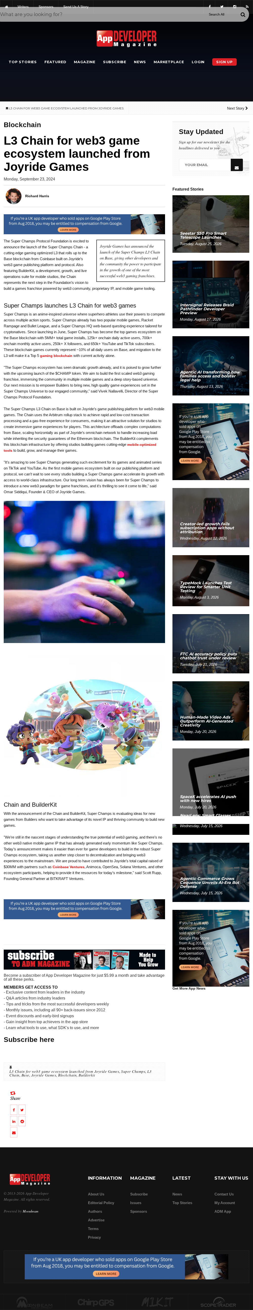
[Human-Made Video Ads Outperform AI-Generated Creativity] (210, 710)
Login (198, 62)
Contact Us (224, 1194)
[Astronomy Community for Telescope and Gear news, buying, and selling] (218, 1302)
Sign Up (224, 62)
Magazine (84, 62)
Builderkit (87, 1075)
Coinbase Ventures (68, 867)
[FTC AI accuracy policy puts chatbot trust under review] (210, 643)
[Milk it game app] (157, 1302)
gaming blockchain (56, 356)
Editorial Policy (101, 1203)
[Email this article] (13, 1132)
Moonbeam (30, 1211)
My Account (224, 1203)
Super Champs (133, 1071)
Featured (55, 62)
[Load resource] (84, 224)
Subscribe (114, 62)
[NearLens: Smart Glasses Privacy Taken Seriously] (210, 829)
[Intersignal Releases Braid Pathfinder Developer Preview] (210, 294)
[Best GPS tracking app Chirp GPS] (96, 1302)
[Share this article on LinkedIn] (13, 1121)
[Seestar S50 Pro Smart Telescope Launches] (210, 224)
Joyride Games (43, 1075)
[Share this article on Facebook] (13, 1109)
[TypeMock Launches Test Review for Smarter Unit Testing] (210, 580)
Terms (93, 1229)
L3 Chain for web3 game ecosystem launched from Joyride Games (64, 1071)
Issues (135, 1203)
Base (25, 1075)
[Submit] (243, 14)
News (140, 62)
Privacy (94, 1237)
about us (96, 1194)
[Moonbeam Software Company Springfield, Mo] (34, 1302)
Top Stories (23, 62)
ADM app (222, 1211)
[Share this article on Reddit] (22, 1121)
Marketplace (169, 62)
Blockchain (67, 1075)
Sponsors (138, 1211)
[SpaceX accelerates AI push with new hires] (210, 782)
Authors (95, 1211)
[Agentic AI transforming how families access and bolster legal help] (210, 366)
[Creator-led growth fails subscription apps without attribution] (210, 517)
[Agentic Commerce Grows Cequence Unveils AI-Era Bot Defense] (210, 872)
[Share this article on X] (22, 1109)
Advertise (96, 1220)
